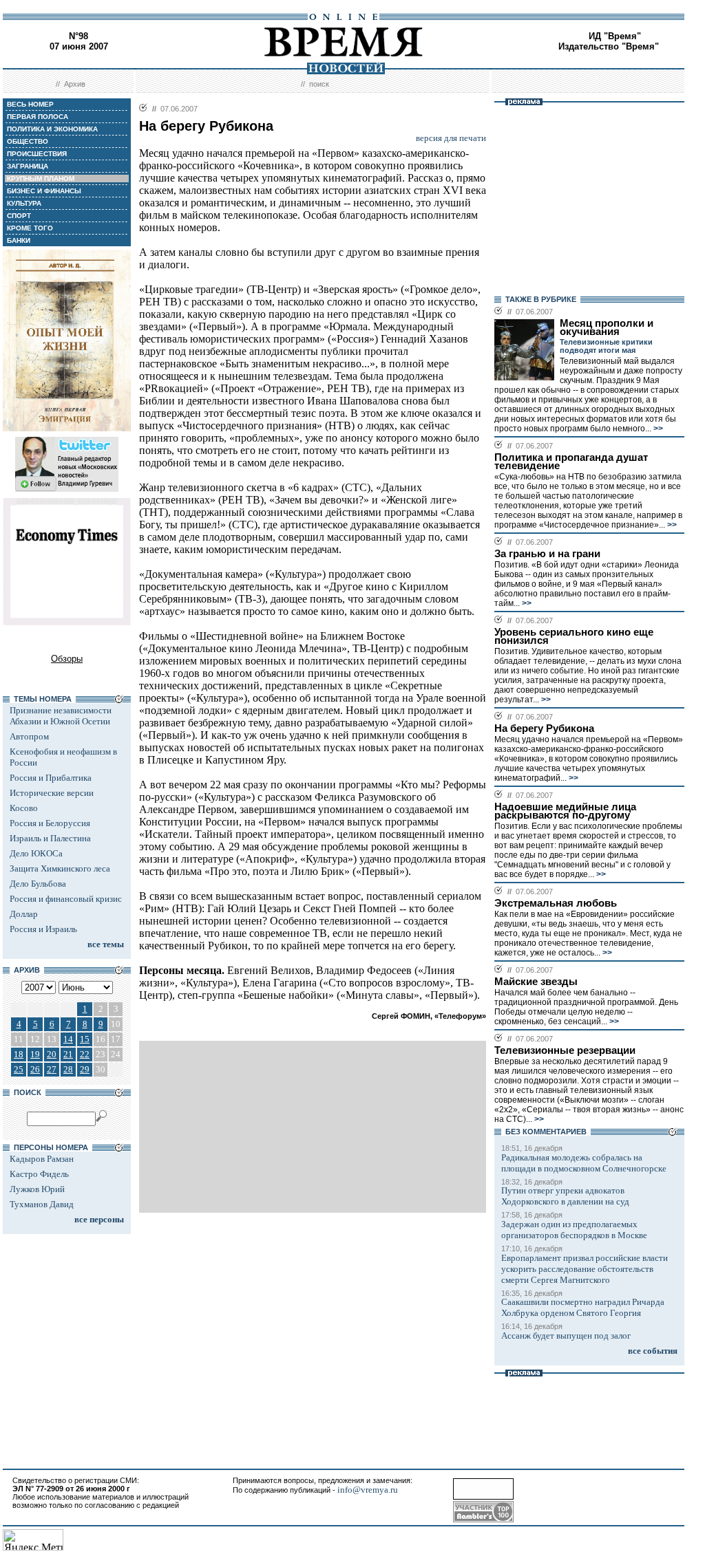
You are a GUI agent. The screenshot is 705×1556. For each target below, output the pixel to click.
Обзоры (67, 658)
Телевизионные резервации (564, 1050)
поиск (319, 84)
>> (657, 428)
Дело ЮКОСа (36, 853)
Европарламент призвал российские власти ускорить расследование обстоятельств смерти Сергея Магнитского (584, 1269)
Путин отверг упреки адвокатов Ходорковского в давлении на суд (565, 1196)
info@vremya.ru (367, 1489)
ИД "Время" (615, 36)
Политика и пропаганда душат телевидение (571, 461)
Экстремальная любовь (555, 903)
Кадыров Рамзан (42, 1159)
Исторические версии (52, 793)
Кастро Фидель (39, 1174)
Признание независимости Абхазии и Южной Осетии (61, 715)
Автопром (29, 736)
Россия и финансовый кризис (66, 899)
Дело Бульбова (38, 883)
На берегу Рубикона (544, 728)
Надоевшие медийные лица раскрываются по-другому (565, 811)
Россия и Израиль (43, 929)
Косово (24, 808)
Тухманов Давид (42, 1204)
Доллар (24, 914)
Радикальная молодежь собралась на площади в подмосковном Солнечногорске (583, 1163)
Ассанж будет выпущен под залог (566, 1335)
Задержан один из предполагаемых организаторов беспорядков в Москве (574, 1229)
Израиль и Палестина (50, 838)
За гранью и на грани (547, 553)
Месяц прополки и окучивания (606, 327)
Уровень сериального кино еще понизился (573, 636)
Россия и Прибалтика (51, 777)
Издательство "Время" (608, 46)
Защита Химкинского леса (60, 868)
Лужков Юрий (37, 1189)
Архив (74, 84)
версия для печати (451, 138)
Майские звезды (536, 981)
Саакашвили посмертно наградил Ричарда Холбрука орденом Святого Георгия (582, 1307)
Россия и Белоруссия (50, 823)
